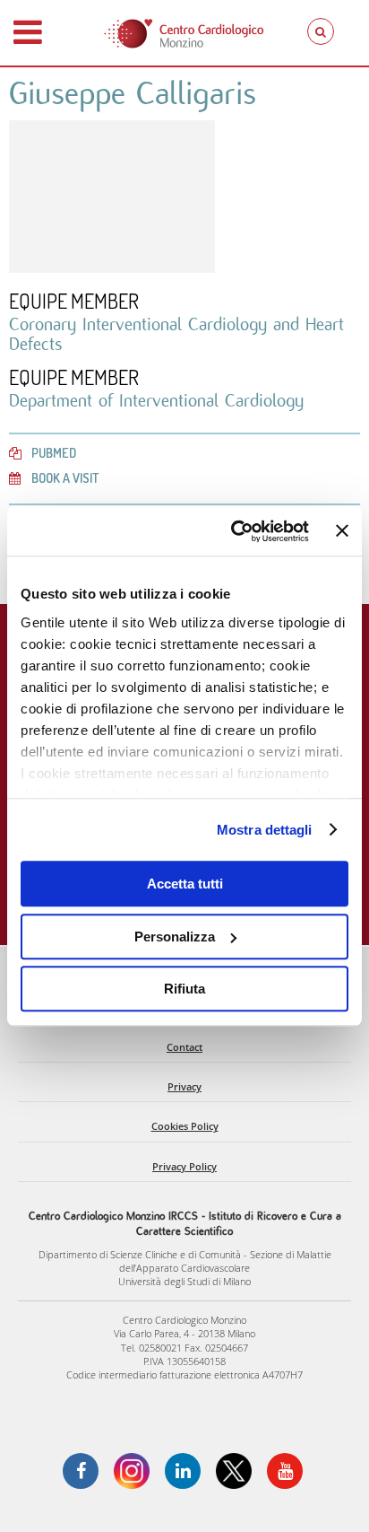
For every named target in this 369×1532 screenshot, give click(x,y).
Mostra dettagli (265, 829)
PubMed (53, 452)
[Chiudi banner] (342, 531)
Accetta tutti (185, 883)
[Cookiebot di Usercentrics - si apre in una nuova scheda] (234, 531)
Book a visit (65, 477)
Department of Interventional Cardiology (156, 400)
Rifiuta (184, 988)
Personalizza (174, 936)
